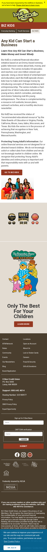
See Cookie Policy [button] (12, 541)
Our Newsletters (8, 362)
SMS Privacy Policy (9, 404)
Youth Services (23, 31)
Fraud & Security (29, 362)
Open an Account (29, 344)
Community (6, 353)
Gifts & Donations (29, 366)
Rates (4, 348)
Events (5, 357)
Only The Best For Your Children (23, 311)
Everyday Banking (8, 31)
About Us (26, 348)
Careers (26, 357)
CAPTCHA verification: (23, 430)
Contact (5, 339)
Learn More (23, 324)
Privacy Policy (7, 400)
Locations (26, 339)
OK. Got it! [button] (12, 548)
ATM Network (7, 344)
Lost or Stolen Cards (30, 353)
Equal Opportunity (9, 409)
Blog (4, 366)
